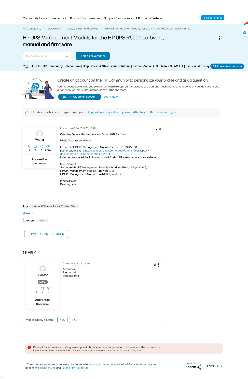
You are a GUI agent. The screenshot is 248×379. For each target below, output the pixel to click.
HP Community (32, 28)
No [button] (74, 319)
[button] (156, 128)
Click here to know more (227, 66)
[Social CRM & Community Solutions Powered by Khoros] (193, 366)
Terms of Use (48, 367)
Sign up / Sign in (213, 17)
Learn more (111, 96)
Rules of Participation (75, 367)
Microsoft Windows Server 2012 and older (55, 206)
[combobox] (47, 56)
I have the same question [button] (46, 234)
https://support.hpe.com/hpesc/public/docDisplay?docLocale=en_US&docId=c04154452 (104, 152)
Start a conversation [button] (93, 55)
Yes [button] (62, 319)
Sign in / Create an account (80, 96)
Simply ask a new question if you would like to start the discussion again (131, 112)
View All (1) (28, 213)
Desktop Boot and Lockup (82, 28)
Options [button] (221, 38)
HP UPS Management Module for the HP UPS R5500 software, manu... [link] (148, 28)
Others (42, 220)
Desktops (54, 28)
